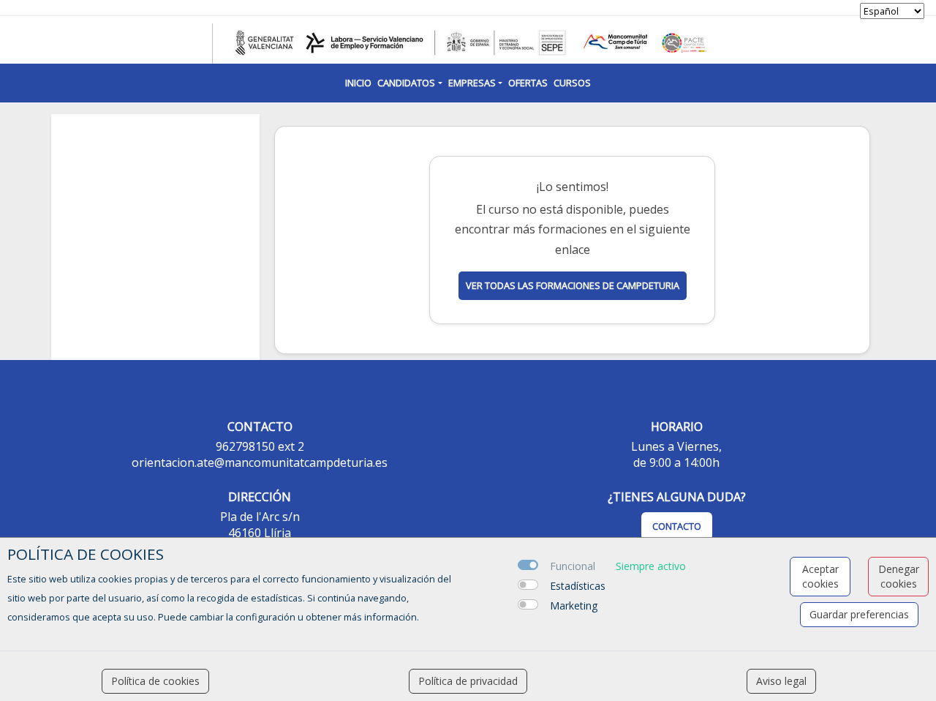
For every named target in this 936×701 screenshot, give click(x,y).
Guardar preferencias (859, 614)
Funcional (572, 566)
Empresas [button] (472, 82)
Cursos (572, 82)
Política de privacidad (468, 681)
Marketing (573, 605)
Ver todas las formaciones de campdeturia (572, 285)
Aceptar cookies (820, 576)
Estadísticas (577, 586)
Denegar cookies (898, 576)
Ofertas (528, 82)
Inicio (358, 82)
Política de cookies (155, 681)
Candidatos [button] (406, 82)
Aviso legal (781, 681)
